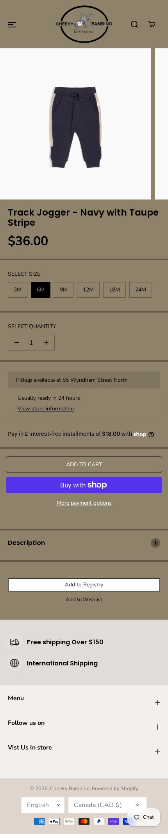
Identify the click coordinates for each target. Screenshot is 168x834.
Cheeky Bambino (69, 788)
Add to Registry (84, 584)
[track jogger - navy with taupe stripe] (75, 124)
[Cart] (151, 24)
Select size (24, 274)
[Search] (134, 24)
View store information (46, 408)
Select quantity (32, 326)
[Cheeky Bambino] (84, 24)
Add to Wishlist (84, 599)
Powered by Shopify (115, 788)
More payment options (84, 503)
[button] (12, 24)
